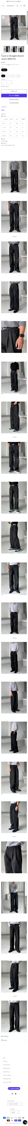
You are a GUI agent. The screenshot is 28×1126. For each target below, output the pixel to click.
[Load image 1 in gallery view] (7, 49)
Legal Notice (6, 1071)
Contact (5, 1061)
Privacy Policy (6, 1064)
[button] (3, 5)
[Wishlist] (21, 5)
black (4, 70)
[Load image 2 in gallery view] (14, 49)
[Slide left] (1, 49)
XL (12, 76)
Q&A (4, 1058)
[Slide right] (26, 49)
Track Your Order (7, 1082)
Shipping (8, 64)
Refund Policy (6, 1068)
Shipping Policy (7, 1078)
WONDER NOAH (11, 1123)
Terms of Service (7, 1075)
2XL (18, 76)
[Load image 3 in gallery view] (21, 49)
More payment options (14, 99)
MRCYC (3, 110)
